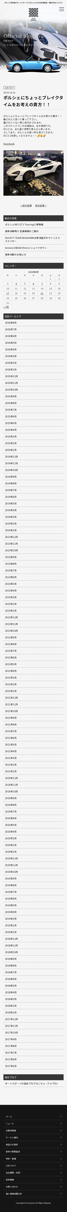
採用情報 (10, 1179)
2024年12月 (11, 456)
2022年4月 (11, 670)
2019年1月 (11, 932)
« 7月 (6, 307)
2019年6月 (11, 898)
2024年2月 (11, 523)
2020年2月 (11, 845)
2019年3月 (11, 918)
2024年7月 (11, 490)
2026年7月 (11, 329)
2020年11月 (11, 784)
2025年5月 (11, 423)
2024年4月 (11, 510)
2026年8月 (11, 322)
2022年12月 (11, 617)
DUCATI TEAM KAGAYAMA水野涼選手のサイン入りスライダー (32, 239)
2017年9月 (11, 1039)
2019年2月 (11, 925)
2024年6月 (11, 496)
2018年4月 (11, 992)
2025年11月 (11, 383)
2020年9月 (11, 798)
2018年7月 (11, 972)
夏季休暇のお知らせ (15, 254)
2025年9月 (11, 396)
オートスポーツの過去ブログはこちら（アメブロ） (32, 1083)
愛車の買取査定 (13, 1151)
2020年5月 (11, 825)
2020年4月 (11, 831)
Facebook (9, 143)
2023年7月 (11, 570)
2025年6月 (11, 416)
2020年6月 (11, 818)
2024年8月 (11, 483)
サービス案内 (12, 1137)
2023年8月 (11, 563)
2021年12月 (11, 697)
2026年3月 (11, 356)
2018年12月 (11, 938)
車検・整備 (11, 1158)
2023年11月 (11, 543)
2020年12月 (11, 778)
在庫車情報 (11, 1130)
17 (7, 293)
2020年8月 (11, 804)
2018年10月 (11, 952)
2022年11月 (11, 624)
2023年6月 (11, 577)
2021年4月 (11, 751)
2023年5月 (11, 583)
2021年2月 (11, 764)
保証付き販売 (12, 1144)
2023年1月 (11, 610)
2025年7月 (11, 409)
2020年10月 (11, 791)
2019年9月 (11, 878)
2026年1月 (11, 369)
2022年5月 (11, 664)
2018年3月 (11, 999)
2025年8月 (11, 403)
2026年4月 (11, 349)
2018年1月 (11, 1012)
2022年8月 (11, 644)
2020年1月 (11, 851)
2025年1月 (11, 449)
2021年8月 (11, 724)
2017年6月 (11, 1059)
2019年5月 (11, 905)
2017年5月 (11, 1066)
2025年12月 (11, 376)
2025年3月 (11, 436)
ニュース (10, 1123)
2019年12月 (11, 858)
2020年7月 (11, 811)
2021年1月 (11, 771)
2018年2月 (11, 1005)
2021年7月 (11, 731)
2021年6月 (11, 737)
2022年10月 (11, 630)
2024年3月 (11, 516)
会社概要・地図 (13, 1172)
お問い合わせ (12, 1186)
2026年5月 (11, 342)
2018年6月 (11, 979)
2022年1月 (11, 691)
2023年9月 (11, 557)
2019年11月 (11, 865)
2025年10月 (11, 389)
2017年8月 (11, 1046)
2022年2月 (11, 684)
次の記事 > (41, 205)
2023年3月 (11, 597)
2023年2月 (11, 604)
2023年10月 (11, 550)
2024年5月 (11, 503)
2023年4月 (11, 590)
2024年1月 (11, 530)
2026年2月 (11, 362)
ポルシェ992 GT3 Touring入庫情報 (24, 224)
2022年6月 (11, 657)
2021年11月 (11, 704)
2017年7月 (11, 1052)
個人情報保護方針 (14, 1193)
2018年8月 (11, 965)
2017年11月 (11, 1025)
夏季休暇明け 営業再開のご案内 (22, 231)
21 (42, 293)
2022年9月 (11, 637)
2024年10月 (11, 470)
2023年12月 (11, 537)
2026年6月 (11, 336)
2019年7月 (11, 891)
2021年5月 (11, 744)
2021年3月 (11, 758)
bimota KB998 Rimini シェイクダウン (26, 247)
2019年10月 (11, 871)
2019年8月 (11, 885)
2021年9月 (11, 717)
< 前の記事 (26, 205)
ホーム (6, 45)
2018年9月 (11, 958)
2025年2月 (11, 443)
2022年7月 (11, 650)
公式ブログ (14, 45)
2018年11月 (11, 945)
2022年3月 (11, 677)
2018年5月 (11, 985)
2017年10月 (11, 1032)
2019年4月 (11, 912)
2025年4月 (11, 429)
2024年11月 (11, 463)
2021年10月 (11, 711)
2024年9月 (11, 476)
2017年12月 (11, 1019)
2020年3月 (11, 838)
